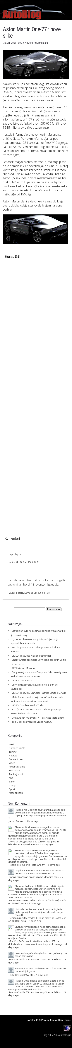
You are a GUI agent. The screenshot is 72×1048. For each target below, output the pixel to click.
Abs (11, 777)
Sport (12, 789)
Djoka (19, 809)
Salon (12, 781)
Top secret (15, 770)
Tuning (12, 751)
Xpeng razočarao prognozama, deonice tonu (34, 877)
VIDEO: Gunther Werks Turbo (28, 705)
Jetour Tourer (16, 821)
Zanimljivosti (16, 774)
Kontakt (54, 1020)
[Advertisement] (35, 303)
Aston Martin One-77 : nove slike (32, 32)
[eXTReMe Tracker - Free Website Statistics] (67, 1031)
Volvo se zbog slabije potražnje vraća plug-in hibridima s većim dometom (33, 843)
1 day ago (47, 844)
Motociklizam (16, 792)
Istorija (12, 785)
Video (12, 763)
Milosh (20, 909)
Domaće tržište (17, 748)
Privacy (45, 1020)
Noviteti (29, 42)
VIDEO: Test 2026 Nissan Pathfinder (31, 655)
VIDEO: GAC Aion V (22, 680)
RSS (38, 1020)
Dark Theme (64, 1020)
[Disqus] (35, 387)
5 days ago (42, 975)
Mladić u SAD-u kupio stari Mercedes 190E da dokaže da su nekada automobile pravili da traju (35, 942)
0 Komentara (41, 42)
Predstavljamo (17, 766)
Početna (31, 1020)
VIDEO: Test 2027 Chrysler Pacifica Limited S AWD (39, 692)
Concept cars (16, 759)
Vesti (11, 744)
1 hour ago (33, 821)
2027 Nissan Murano (23, 668)
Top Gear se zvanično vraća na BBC (32, 721)
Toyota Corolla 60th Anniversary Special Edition (35, 959)
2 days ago (54, 864)
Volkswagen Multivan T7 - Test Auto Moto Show (38, 717)
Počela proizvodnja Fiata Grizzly (27, 864)
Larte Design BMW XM (21, 975)
